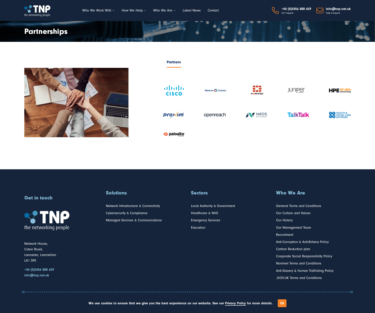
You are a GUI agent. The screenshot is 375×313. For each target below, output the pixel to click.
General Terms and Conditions (298, 206)
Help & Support (333, 13)
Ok (282, 303)
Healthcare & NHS (204, 213)
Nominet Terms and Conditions (298, 263)
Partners (174, 62)
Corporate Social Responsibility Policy (304, 256)
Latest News (192, 10)
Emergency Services (205, 220)
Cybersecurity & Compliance (127, 213)
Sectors (199, 193)
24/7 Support (287, 13)
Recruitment (284, 235)
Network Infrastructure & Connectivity (133, 206)
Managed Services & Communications (134, 220)
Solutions (116, 193)
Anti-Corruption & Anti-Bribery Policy (302, 242)
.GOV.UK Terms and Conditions (299, 278)
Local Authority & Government (213, 206)
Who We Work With (96, 10)
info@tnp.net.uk (338, 9)
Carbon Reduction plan (293, 249)
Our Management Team (293, 228)
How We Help (132, 10)
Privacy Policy (235, 303)
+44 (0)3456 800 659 (296, 9)
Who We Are (162, 10)
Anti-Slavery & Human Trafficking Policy (305, 271)
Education (198, 228)
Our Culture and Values (293, 213)
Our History (284, 220)
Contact (213, 10)
